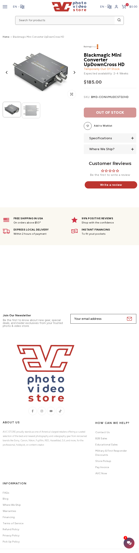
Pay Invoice (102, 467)
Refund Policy (11, 529)
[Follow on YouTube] (51, 411)
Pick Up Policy (11, 541)
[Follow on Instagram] (42, 411)
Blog (5, 498)
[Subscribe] (129, 318)
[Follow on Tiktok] (60, 411)
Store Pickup (103, 461)
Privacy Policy (11, 535)
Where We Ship (12, 504)
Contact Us (102, 432)
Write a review (111, 185)
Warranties (9, 511)
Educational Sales (106, 444)
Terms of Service (13, 523)
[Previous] (9, 72)
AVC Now (101, 473)
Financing (9, 517)
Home (6, 36)
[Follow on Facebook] (32, 411)
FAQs (6, 492)
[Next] (72, 72)
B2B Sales (101, 438)
